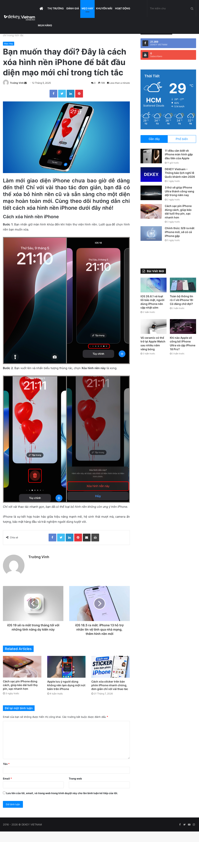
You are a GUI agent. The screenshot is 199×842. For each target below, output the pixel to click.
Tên (6, 763)
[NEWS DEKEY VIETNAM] (20, 17)
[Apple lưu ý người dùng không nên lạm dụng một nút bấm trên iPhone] (66, 666)
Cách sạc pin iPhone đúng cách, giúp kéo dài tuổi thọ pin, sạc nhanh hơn (20, 685)
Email (7, 778)
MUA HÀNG (45, 25)
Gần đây (154, 139)
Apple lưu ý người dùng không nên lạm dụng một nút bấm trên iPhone (66, 685)
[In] (95, 537)
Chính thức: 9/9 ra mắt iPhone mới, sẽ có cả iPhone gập (179, 231)
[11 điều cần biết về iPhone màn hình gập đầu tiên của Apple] (151, 156)
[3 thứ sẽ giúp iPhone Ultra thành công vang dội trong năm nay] (151, 193)
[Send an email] (25, 82)
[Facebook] (53, 94)
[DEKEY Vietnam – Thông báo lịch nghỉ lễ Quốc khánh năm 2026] (151, 174)
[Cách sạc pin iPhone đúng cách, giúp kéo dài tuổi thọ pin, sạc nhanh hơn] (22, 666)
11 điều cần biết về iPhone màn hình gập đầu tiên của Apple (179, 154)
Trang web (75, 778)
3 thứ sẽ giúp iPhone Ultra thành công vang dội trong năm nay (179, 191)
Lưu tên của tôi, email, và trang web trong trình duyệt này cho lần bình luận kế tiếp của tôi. (62, 793)
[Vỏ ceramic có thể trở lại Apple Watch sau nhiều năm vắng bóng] (154, 326)
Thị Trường (55, 8)
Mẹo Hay (87, 8)
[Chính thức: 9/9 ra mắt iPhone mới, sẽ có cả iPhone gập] (151, 233)
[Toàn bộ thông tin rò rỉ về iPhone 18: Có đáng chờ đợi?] (183, 285)
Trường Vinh (17, 82)
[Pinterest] (79, 94)
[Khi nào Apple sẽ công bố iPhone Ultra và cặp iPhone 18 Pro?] (183, 326)
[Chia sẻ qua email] (87, 537)
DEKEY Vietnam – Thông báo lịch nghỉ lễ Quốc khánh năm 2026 (180, 172)
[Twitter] (62, 94)
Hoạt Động (122, 8)
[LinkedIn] (70, 94)
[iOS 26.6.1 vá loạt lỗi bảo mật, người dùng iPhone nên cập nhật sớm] (154, 285)
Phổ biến (182, 139)
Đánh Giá (72, 8)
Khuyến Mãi (104, 8)
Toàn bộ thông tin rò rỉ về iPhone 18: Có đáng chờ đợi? (181, 300)
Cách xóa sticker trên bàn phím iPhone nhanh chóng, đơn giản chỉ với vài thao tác (109, 685)
